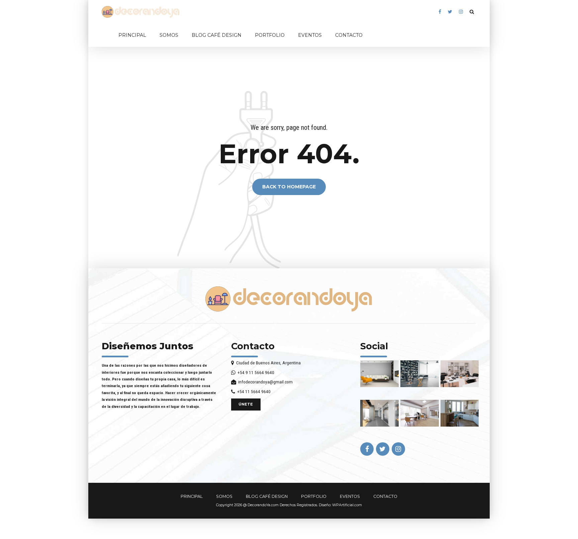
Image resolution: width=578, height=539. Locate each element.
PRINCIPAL (132, 35)
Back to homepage (289, 187)
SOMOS (169, 35)
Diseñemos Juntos (147, 346)
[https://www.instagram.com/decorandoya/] (461, 11)
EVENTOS (310, 35)
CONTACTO (349, 35)
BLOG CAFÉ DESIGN (217, 35)
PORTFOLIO (270, 35)
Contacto (253, 346)
